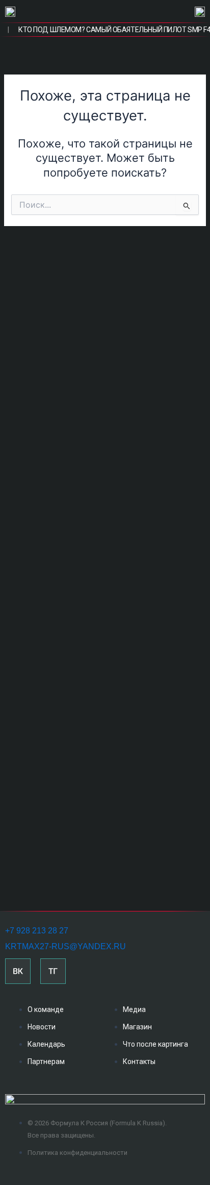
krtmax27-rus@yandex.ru (65, 946)
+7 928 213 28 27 (36, 930)
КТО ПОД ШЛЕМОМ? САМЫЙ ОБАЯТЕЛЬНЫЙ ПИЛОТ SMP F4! (108, 30)
